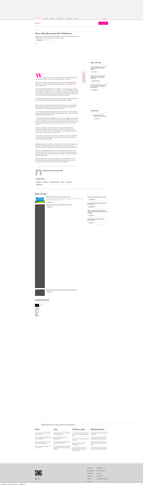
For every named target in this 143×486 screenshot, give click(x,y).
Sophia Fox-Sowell (96, 80)
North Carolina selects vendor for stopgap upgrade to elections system (98, 68)
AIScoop (46, 18)
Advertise (105, 18)
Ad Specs (99, 473)
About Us (37, 478)
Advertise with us (101, 470)
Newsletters (100, 468)
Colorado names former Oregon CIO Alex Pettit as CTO (59, 205)
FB (97, 481)
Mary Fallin (39, 184)
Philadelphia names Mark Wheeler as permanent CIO (96, 219)
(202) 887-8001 (100, 476)
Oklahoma (68, 182)
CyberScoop (69, 18)
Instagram (103, 481)
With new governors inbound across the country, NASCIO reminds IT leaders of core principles (97, 212)
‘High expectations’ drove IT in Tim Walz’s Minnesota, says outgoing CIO (58, 425)
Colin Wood (94, 71)
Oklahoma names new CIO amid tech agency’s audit (58, 197)
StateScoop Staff (40, 39)
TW (99, 481)
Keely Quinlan (95, 89)
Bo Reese (38, 182)
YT (105, 481)
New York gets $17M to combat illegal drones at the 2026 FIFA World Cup (98, 77)
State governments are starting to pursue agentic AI (100, 115)
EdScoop (76, 18)
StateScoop (39, 18)
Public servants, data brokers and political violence (37, 312)
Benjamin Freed (92, 199)
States (62, 182)
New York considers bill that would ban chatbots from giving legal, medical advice (99, 86)
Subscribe (104, 23)
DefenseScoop (60, 18)
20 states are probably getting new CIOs (96, 197)
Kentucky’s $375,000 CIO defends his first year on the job (97, 203)
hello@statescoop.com (102, 478)
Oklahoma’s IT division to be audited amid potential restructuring (61, 290)
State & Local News (54, 182)
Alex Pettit (69, 84)
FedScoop (52, 18)
